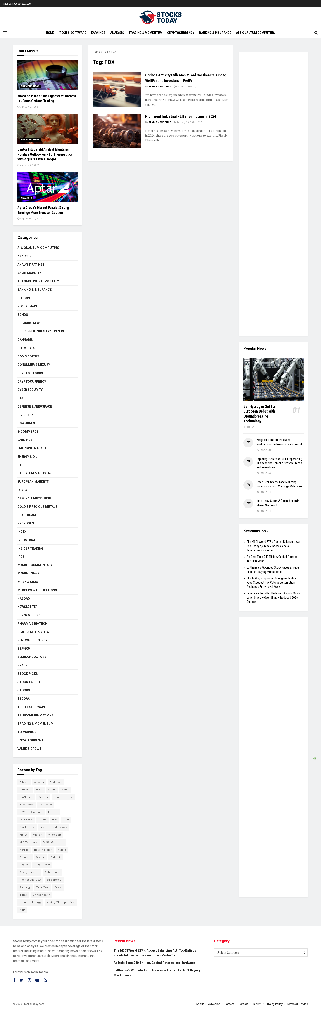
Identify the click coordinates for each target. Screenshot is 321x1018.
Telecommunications (35, 715)
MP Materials (28, 842)
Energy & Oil (27, 456)
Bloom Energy (63, 797)
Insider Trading (30, 548)
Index (21, 531)
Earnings (98, 33)
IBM (54, 819)
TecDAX (23, 698)
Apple (52, 789)
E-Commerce (27, 431)
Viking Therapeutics (60, 902)
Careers (229, 1004)
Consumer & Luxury (33, 364)
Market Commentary (34, 565)
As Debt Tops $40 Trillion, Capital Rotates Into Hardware (154, 962)
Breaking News (30, 86)
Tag (106, 51)
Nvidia (62, 849)
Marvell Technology (53, 827)
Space (22, 665)
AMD (39, 789)
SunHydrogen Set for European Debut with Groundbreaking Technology (259, 413)
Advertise (214, 1004)
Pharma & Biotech (32, 623)
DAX (20, 398)
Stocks (23, 690)
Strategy (25, 887)
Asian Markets (29, 273)
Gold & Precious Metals (37, 506)
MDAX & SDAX (27, 582)
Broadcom (27, 804)
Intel (66, 819)
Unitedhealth (41, 894)
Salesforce (54, 879)
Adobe (24, 782)
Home (50, 33)
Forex (22, 490)
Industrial (26, 540)
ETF (20, 465)
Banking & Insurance (215, 33)
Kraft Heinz (27, 827)
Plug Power (42, 864)
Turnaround (28, 732)
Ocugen (25, 857)
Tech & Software (72, 33)
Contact (243, 1004)
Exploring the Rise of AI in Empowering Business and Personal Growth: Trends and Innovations (279, 463)
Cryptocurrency (180, 33)
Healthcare (27, 515)
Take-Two (42, 887)
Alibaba (39, 782)
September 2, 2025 (30, 218)
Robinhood (52, 872)
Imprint (257, 1004)
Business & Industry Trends (40, 331)
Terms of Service (297, 1004)
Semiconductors (31, 657)
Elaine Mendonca (160, 86)
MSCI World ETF (53, 842)
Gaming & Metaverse (34, 498)
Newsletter (27, 607)
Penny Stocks (29, 615)
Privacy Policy (274, 1004)
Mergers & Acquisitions (37, 590)
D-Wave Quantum (31, 812)
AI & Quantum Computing (255, 33)
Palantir (56, 857)
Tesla (58, 887)
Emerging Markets (32, 448)
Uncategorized (30, 740)
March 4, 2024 (184, 86)
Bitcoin (23, 298)
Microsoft (54, 834)
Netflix (24, 849)
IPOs (21, 556)
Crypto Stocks (30, 373)
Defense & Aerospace (34, 406)
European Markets (33, 481)
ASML (65, 789)
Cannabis (25, 340)
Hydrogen (25, 523)
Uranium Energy (30, 902)
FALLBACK (26, 819)
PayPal (24, 864)
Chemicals (26, 348)
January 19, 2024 (185, 122)
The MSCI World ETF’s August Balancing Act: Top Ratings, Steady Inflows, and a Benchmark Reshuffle (274, 546)
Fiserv (42, 819)
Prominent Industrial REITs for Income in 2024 (180, 116)
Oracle (40, 857)
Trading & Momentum (145, 33)
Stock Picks (27, 673)
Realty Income (29, 872)
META (23, 834)
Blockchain (27, 306)
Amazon (25, 789)
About (200, 1004)
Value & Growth (30, 749)
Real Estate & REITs (33, 632)
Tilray (23, 894)
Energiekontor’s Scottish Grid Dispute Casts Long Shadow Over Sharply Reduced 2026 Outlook (273, 597)
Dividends (25, 415)
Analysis (117, 33)
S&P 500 (23, 648)
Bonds (22, 314)
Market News (28, 573)
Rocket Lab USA (30, 879)
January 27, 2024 (29, 106)
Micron (37, 834)
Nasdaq (23, 598)
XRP (22, 910)
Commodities (28, 356)
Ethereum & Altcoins (34, 473)
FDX (113, 51)
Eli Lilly (53, 812)
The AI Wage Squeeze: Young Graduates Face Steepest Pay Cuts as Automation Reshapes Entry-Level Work (271, 582)
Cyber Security (30, 390)
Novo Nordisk (43, 849)
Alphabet (56, 782)
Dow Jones (26, 423)
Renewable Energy (32, 640)
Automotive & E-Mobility (38, 281)
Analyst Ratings (31, 264)
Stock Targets (30, 682)
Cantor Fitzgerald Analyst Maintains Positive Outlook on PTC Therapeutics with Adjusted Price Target (44, 154)
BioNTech (26, 797)
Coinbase (45, 804)
